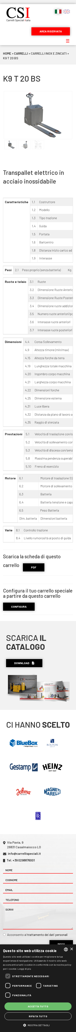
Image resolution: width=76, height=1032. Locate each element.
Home (7, 53)
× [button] (71, 949)
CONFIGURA (19, 606)
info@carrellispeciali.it (24, 853)
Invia (61, 944)
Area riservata (51, 31)
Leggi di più (24, 968)
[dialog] (38, 988)
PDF (33, 567)
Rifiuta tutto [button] (38, 1016)
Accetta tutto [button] (38, 1006)
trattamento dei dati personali (47, 934)
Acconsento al (37, 934)
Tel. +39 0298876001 (21, 860)
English (66, 12)
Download (22, 663)
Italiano (58, 12)
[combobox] (66, 949)
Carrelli (21, 53)
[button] (38, 1025)
